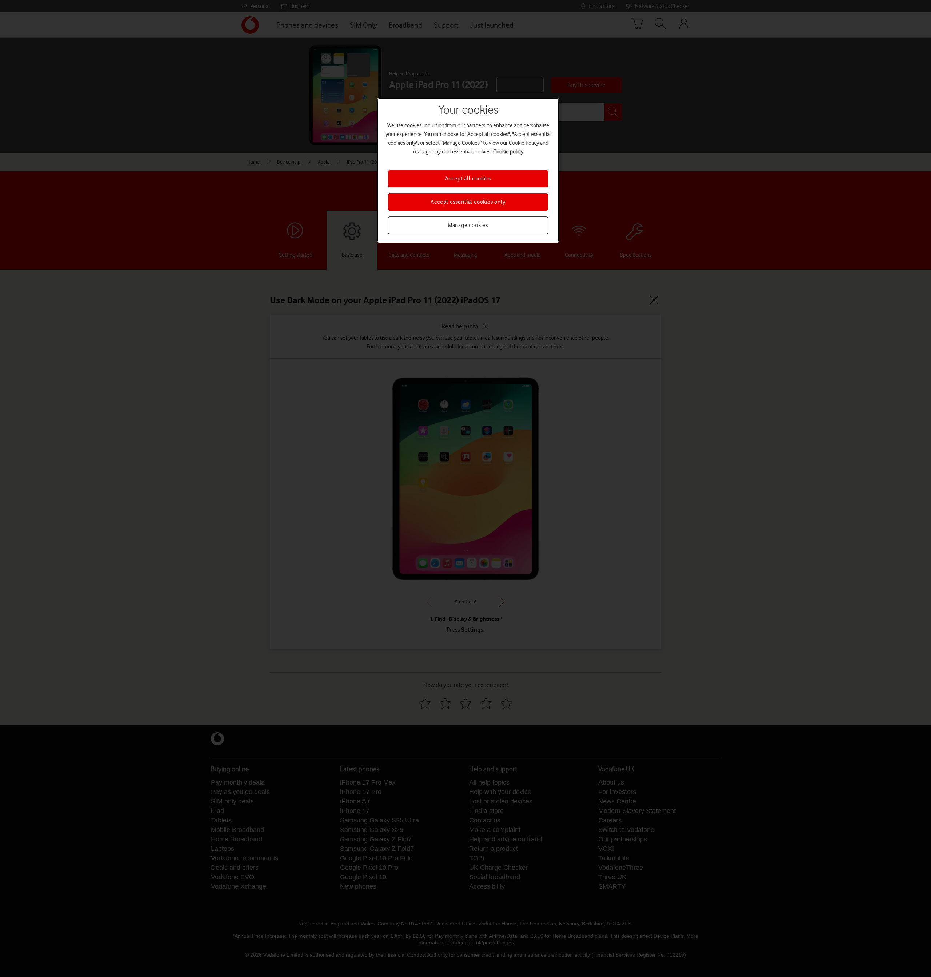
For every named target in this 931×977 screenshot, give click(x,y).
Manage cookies (468, 225)
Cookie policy (508, 151)
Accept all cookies (468, 178)
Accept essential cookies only (468, 202)
